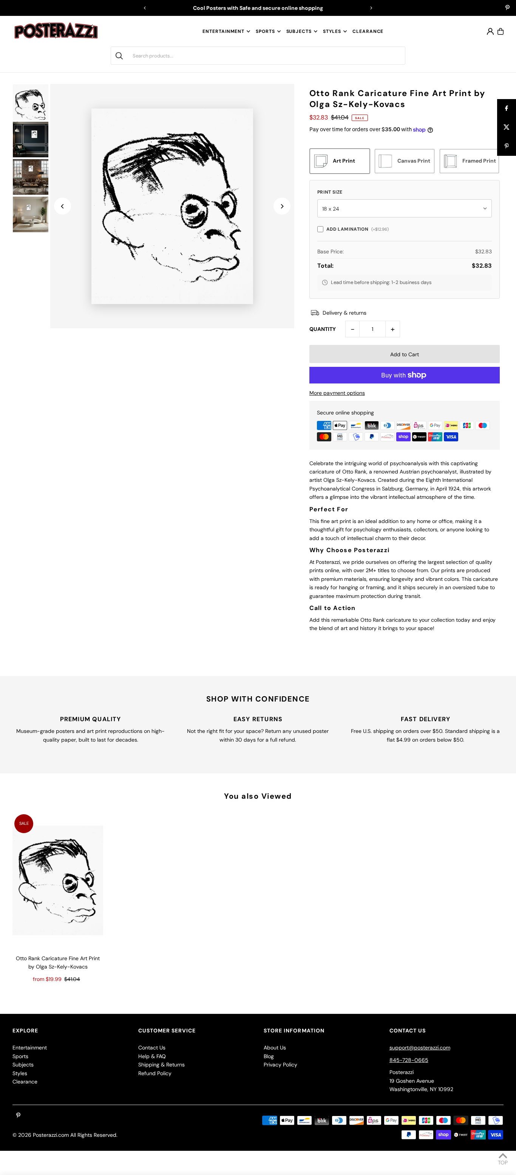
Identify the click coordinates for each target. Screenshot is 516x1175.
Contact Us (151, 1047)
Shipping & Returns (161, 1064)
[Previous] (145, 8)
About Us (275, 1047)
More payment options (337, 393)
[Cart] (500, 31)
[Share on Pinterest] (506, 146)
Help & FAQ (152, 1056)
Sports (265, 31)
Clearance (24, 1081)
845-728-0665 (408, 1060)
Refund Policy (154, 1073)
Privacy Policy (280, 1064)
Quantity (322, 329)
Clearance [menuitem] (367, 31)
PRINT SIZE (330, 192)
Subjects (299, 31)
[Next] (371, 8)
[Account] (490, 31)
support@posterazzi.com (419, 1047)
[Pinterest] (507, 8)
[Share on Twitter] (506, 127)
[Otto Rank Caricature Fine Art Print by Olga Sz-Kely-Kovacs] (57, 880)
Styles (332, 31)
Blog (269, 1056)
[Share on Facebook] (506, 108)
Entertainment (223, 31)
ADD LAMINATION (357, 229)
